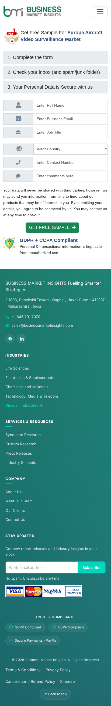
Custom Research (20, 444)
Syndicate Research (23, 435)
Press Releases (18, 453)
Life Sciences (17, 368)
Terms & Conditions (23, 669)
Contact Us (15, 519)
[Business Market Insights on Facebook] (10, 338)
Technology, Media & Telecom (31, 396)
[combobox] (70, 149)
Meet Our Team (19, 501)
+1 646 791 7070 (26, 317)
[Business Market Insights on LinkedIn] (21, 338)
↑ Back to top (55, 694)
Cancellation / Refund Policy (30, 681)
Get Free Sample (50, 227)
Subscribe (91, 567)
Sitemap (67, 681)
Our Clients (15, 510)
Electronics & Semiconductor (30, 377)
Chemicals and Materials (26, 387)
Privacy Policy (58, 669)
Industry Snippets (20, 462)
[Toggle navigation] (100, 11)
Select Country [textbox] (49, 149)
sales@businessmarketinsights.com (42, 325)
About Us (13, 492)
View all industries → (24, 405)
